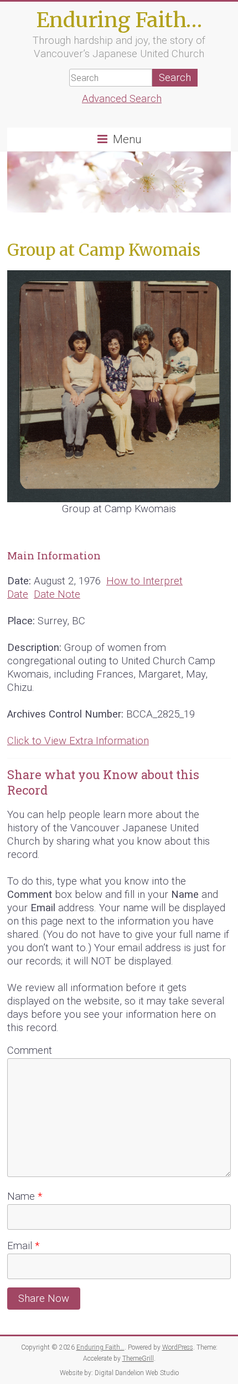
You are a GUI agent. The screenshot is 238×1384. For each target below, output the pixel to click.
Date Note (57, 594)
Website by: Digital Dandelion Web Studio (119, 1373)
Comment (29, 1050)
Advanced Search (122, 99)
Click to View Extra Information (78, 741)
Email (23, 1246)
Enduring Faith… (119, 20)
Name (24, 1196)
